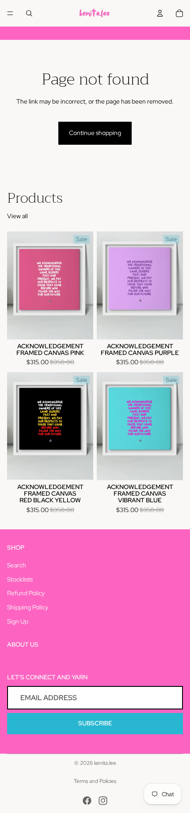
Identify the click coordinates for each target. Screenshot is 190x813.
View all (17, 216)
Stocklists (20, 579)
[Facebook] (87, 800)
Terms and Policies (95, 781)
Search (16, 565)
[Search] (29, 13)
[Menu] (10, 13)
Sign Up (17, 621)
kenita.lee (105, 763)
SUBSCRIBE (95, 723)
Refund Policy (26, 593)
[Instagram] (103, 800)
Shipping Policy (27, 607)
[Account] (160, 13)
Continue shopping (95, 133)
